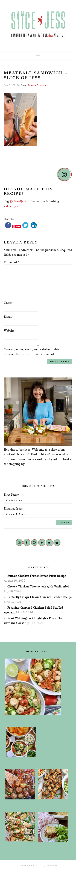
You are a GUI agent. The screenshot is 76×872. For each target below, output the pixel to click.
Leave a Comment (37, 85)
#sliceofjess (12, 206)
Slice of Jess (38, 25)
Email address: (14, 508)
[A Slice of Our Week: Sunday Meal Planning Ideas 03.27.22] (53, 784)
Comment (11, 262)
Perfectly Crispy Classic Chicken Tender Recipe (39, 597)
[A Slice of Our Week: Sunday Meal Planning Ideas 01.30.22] (33, 687)
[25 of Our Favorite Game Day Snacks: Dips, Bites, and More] (20, 826)
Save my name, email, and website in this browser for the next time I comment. (31, 351)
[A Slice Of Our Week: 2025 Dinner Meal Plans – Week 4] (21, 742)
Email (9, 316)
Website (9, 330)
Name (9, 302)
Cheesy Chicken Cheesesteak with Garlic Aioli (38, 586)
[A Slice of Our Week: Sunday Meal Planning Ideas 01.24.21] (53, 827)
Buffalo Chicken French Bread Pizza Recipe (36, 576)
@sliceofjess (18, 201)
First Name (11, 494)
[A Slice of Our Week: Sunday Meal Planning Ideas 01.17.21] (20, 784)
